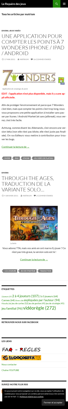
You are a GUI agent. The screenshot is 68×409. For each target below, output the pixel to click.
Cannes (8, 300)
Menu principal (64, 4)
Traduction (45, 271)
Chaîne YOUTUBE (10, 370)
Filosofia (6, 303)
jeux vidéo (15, 30)
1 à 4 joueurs (10, 271)
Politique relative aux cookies (31, 396)
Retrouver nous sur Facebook (20, 322)
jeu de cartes (20, 303)
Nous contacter (9, 364)
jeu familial (12, 308)
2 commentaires (44, 195)
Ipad (17, 158)
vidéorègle (39, 308)
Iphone (26, 158)
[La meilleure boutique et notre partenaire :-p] (21, 357)
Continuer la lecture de (15, 146)
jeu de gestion (37, 303)
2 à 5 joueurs (48, 296)
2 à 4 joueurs (25, 296)
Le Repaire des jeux (14, 4)
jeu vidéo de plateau (43, 158)
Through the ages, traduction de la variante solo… (28, 184)
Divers (5, 30)
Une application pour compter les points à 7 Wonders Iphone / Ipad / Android (33, 44)
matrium (24, 59)
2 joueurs (7, 296)
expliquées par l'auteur (42, 300)
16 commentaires (42, 59)
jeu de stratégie (28, 271)
